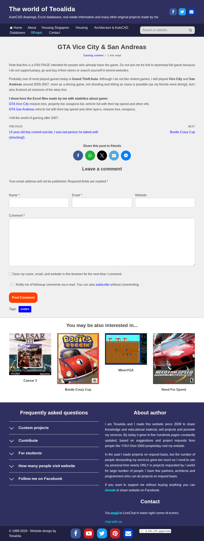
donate (110, 490)
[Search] (190, 30)
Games (25, 309)
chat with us (113, 521)
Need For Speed (174, 389)
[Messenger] (126, 156)
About (32, 27)
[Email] (191, 11)
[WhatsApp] (90, 156)
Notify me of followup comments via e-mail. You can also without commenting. (77, 284)
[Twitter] (182, 11)
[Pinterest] (115, 533)
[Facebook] (173, 11)
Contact (54, 32)
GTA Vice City (19, 104)
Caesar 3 (30, 380)
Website (141, 195)
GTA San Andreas (21, 109)
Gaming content (93, 55)
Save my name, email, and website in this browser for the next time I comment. (67, 274)
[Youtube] (89, 533)
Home (17, 27)
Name (14, 195)
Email (77, 195)
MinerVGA (126, 370)
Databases (17, 32)
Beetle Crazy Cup (78, 389)
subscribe (103, 284)
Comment (17, 215)
